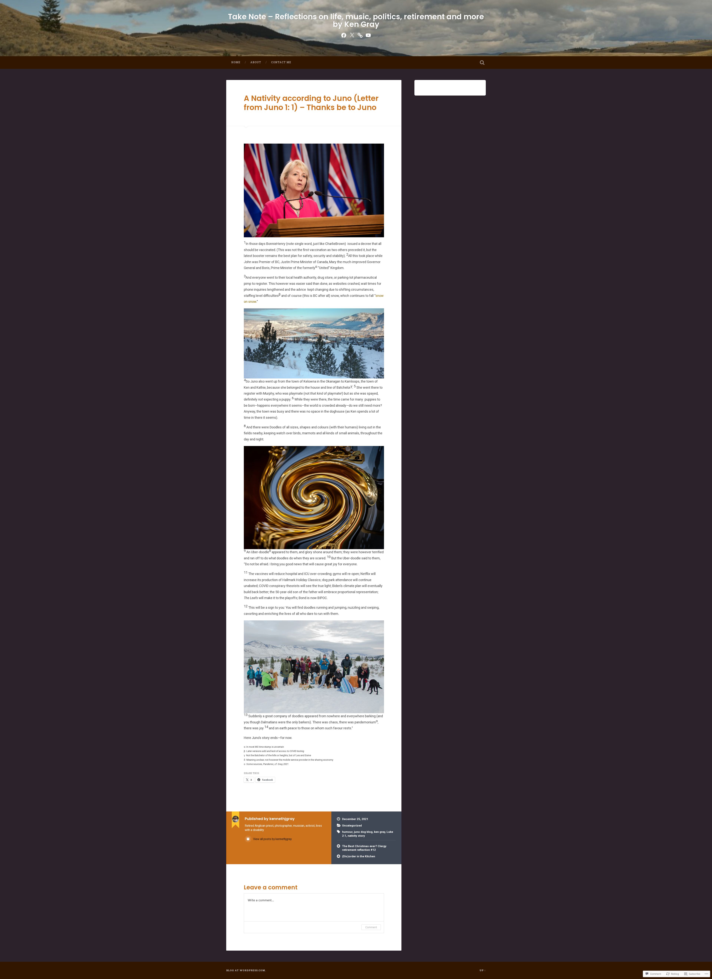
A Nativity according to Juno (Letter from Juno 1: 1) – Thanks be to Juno (311, 103)
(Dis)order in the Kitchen (358, 856)
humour (347, 832)
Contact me (281, 62)
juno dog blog (363, 832)
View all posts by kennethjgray (272, 839)
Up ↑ (482, 970)
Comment (371, 927)
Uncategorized (352, 825)
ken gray (379, 832)
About (255, 62)
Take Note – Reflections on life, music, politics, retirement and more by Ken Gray (356, 20)
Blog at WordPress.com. (246, 970)
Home (235, 62)
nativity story (356, 835)
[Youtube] (368, 34)
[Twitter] (352, 34)
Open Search (482, 62)
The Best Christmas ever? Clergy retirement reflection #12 (364, 848)
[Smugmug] (360, 34)
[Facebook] (344, 34)
